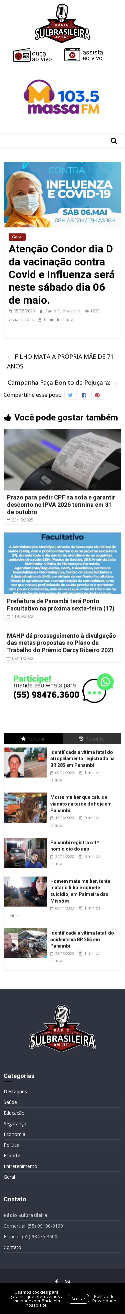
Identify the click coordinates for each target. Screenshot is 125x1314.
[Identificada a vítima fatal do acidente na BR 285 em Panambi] (27, 928)
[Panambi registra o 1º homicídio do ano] (27, 838)
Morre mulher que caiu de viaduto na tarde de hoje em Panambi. (81, 804)
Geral (17, 237)
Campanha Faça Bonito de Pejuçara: (63, 382)
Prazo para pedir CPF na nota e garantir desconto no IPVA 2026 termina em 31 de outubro (61, 504)
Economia (14, 1134)
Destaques (15, 1091)
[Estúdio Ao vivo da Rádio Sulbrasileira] (88, 50)
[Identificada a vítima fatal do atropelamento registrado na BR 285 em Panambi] (27, 748)
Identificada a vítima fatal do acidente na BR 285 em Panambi (82, 939)
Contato (12, 1247)
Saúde (10, 1102)
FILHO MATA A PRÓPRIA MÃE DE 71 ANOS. (60, 361)
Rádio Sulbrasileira (63, 311)
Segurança (15, 1123)
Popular (36, 738)
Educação (14, 1113)
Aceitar (78, 1299)
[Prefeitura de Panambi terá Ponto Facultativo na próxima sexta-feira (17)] (62, 536)
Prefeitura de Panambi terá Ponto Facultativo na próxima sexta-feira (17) (61, 604)
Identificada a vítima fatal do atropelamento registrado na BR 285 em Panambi (82, 759)
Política (11, 1145)
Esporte (12, 1155)
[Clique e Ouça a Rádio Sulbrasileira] (37, 50)
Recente (95, 738)
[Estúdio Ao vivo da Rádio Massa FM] (62, 67)
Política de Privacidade (104, 1298)
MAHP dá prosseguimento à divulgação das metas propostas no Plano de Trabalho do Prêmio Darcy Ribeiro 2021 (61, 642)
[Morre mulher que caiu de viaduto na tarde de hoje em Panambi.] (27, 793)
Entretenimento (20, 1166)
